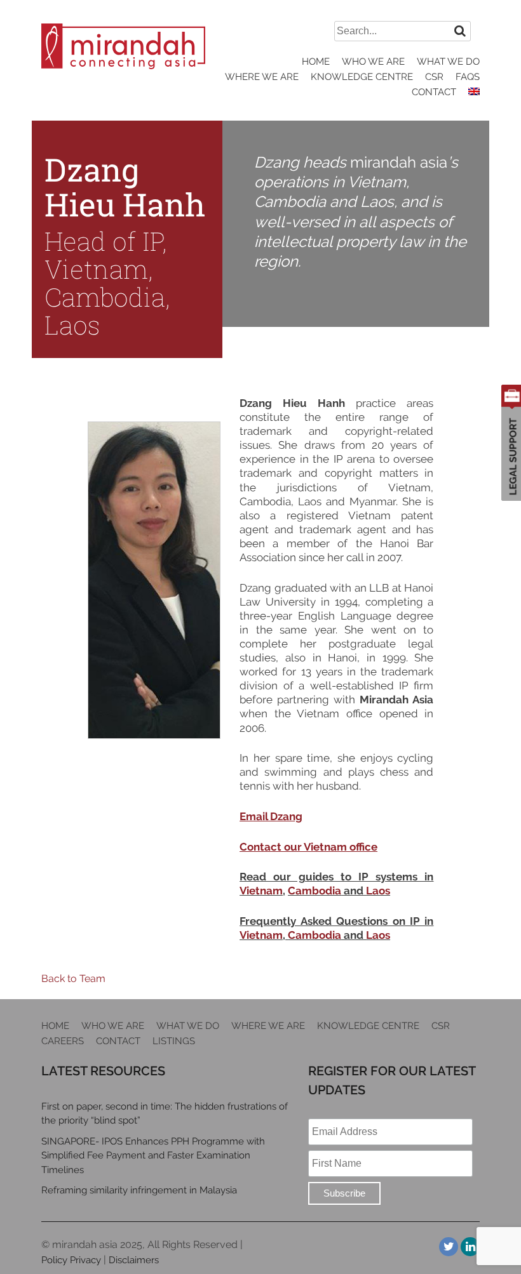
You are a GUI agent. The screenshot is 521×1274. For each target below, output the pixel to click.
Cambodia (314, 890)
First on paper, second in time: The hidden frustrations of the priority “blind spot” (164, 1114)
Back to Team (73, 978)
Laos (378, 890)
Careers (62, 1041)
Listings (173, 1041)
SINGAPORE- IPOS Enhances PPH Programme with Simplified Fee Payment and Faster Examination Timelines (153, 1156)
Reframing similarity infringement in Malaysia (139, 1190)
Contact (434, 92)
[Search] (460, 31)
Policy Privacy (71, 1260)
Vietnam (261, 890)
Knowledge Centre (362, 77)
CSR (434, 77)
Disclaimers (134, 1260)
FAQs (468, 77)
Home (316, 61)
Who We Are (373, 61)
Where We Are (262, 77)
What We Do (448, 61)
